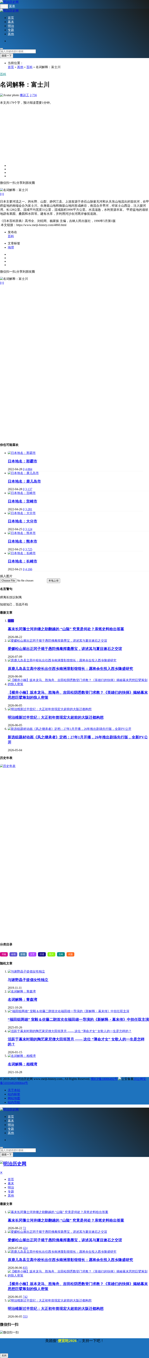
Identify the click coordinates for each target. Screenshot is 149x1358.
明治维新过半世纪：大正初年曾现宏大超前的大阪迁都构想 (56, 717)
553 (25, 1316)
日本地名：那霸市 (22, 461)
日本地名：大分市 (22, 521)
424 (25, 1248)
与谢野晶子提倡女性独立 (28, 980)
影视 (23, 954)
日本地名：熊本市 (22, 541)
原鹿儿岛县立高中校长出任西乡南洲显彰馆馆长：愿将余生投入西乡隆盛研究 (70, 669)
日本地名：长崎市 (22, 561)
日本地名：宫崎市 (22, 501)
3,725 (28, 549)
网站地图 (14, 1098)
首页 (11, 17)
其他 (11, 34)
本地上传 (54, 580)
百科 (29, 67)
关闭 (4, 1355)
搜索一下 (7, 55)
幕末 (11, 21)
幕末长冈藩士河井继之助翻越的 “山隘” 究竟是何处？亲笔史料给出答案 (66, 629)
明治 (11, 25)
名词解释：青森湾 (22, 1000)
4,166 (28, 569)
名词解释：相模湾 (22, 1064)
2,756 (33, 95)
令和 (11, 620)
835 (25, 1267)
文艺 (32, 954)
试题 (70, 954)
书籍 (4, 954)
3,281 (28, 509)
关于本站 (14, 1090)
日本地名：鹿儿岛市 (24, 481)
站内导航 (14, 1102)
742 (25, 1296)
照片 (51, 954)
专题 (11, 30)
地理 (11, 247)
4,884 (28, 469)
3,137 (28, 489)
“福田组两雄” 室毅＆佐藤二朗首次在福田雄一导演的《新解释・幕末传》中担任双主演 (78, 1019)
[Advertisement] (74, 132)
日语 (42, 954)
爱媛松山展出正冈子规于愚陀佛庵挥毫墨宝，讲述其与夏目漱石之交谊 (65, 649)
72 (24, 1228)
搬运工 (24, 95)
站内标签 (14, 1094)
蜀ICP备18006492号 (104, 1079)
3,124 (28, 529)
